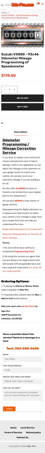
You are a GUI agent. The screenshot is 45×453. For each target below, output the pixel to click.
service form (27, 306)
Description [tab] (20, 132)
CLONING (20, 188)
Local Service (27, 427)
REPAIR (18, 200)
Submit (9, 409)
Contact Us (22, 437)
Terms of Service (13, 432)
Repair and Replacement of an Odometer (22, 229)
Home (4, 13)
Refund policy (33, 432)
